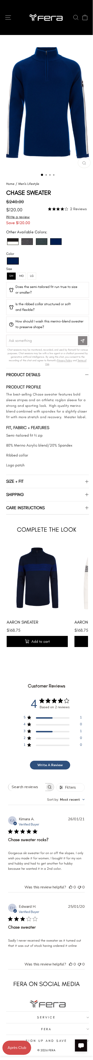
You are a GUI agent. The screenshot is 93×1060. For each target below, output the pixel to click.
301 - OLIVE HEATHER (41, 241)
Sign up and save (46, 1041)
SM (11, 276)
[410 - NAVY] (56, 241)
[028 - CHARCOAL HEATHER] (27, 241)
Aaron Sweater (22, 622)
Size (9, 269)
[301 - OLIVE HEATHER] (41, 241)
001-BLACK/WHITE (13, 241)
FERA (46, 1029)
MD (21, 276)
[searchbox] (26, 787)
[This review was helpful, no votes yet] (70, 887)
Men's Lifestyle (28, 184)
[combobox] (66, 799)
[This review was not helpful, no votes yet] (79, 887)
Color (10, 254)
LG (32, 276)
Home (10, 184)
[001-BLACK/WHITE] (13, 241)
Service (46, 1017)
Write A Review (50, 765)
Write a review (18, 217)
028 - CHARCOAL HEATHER (27, 241)
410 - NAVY (56, 241)
